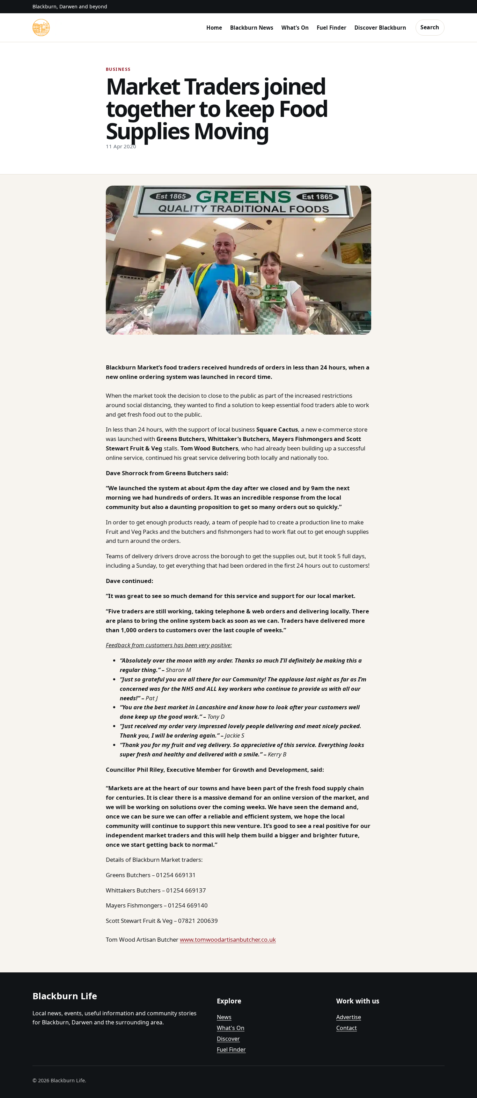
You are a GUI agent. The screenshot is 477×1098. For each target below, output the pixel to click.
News (224, 1017)
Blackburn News (251, 27)
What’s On (295, 27)
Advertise (348, 1017)
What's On (230, 1028)
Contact (346, 1028)
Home (214, 27)
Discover (228, 1039)
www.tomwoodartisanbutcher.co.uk (228, 939)
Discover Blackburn (380, 27)
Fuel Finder (331, 27)
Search (429, 27)
